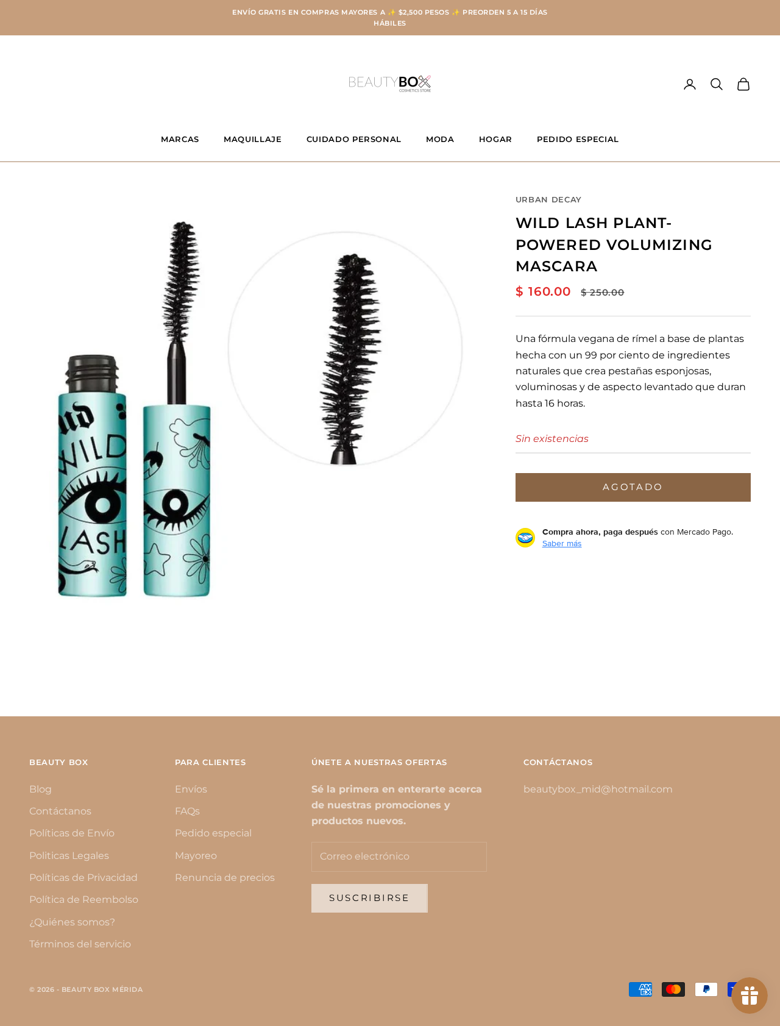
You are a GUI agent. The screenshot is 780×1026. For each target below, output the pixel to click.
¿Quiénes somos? (72, 922)
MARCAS (180, 139)
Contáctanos (60, 811)
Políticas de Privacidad (83, 877)
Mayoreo (196, 855)
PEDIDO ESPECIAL (578, 139)
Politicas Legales (69, 855)
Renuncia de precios (225, 877)
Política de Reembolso (83, 899)
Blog (40, 789)
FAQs (187, 811)
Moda (440, 139)
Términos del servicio (80, 944)
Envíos (191, 789)
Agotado (633, 486)
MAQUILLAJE (253, 139)
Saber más (562, 543)
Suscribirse (369, 897)
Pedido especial (213, 833)
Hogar (495, 139)
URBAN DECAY (549, 199)
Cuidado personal (354, 139)
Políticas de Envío (72, 833)
